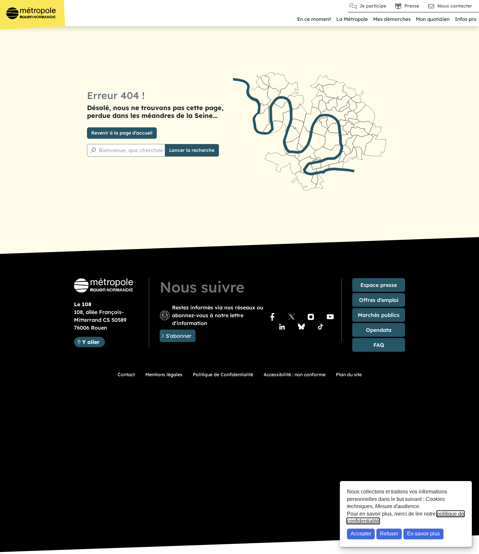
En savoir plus (423, 533)
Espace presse (378, 285)
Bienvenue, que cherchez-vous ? (140, 150)
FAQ (378, 345)
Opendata (378, 330)
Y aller (93, 341)
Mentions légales (163, 374)
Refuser (389, 533)
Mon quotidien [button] (433, 19)
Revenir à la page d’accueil (121, 133)
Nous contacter (454, 6)
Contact (126, 374)
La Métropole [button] (352, 19)
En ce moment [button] (314, 19)
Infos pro (465, 19)
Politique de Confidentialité (223, 374)
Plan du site (349, 374)
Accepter (361, 533)
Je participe (372, 6)
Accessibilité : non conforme (295, 374)
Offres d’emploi (379, 300)
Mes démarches (392, 19)
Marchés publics (378, 315)
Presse (411, 6)
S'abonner (178, 336)
